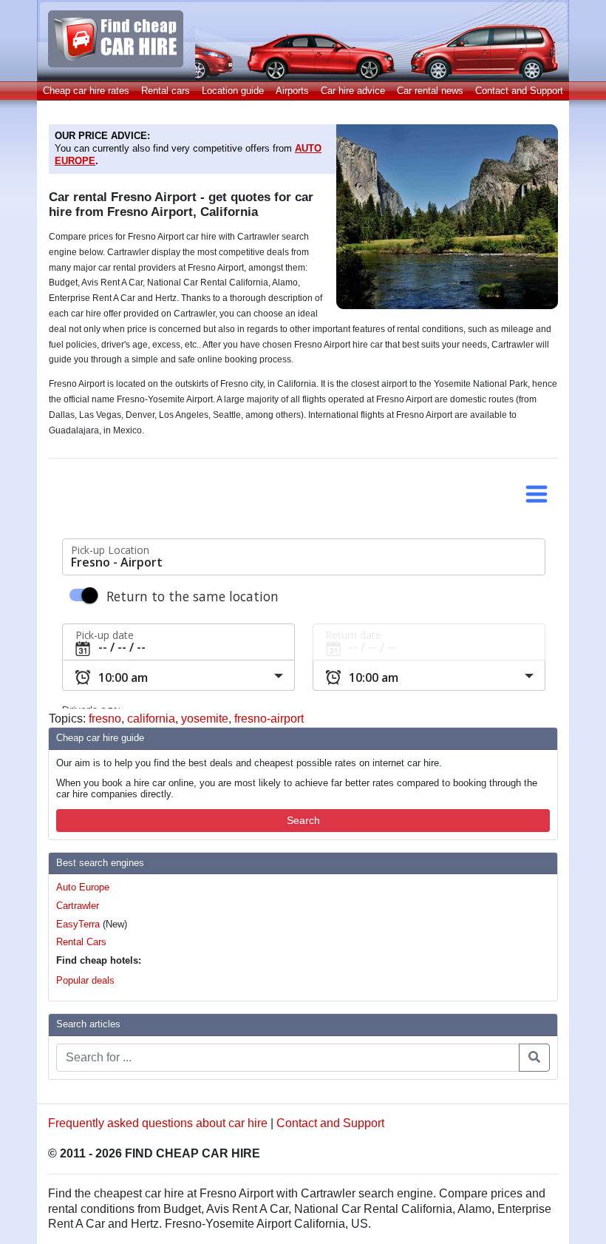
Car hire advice (353, 90)
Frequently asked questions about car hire (158, 1123)
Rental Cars (81, 941)
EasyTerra (78, 924)
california (151, 718)
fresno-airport (269, 718)
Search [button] (303, 820)
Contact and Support (519, 90)
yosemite (204, 718)
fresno (105, 718)
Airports (292, 90)
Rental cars (165, 90)
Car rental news (430, 90)
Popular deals (85, 980)
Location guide (233, 90)
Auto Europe (82, 887)
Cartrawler (77, 905)
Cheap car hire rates (86, 90)
